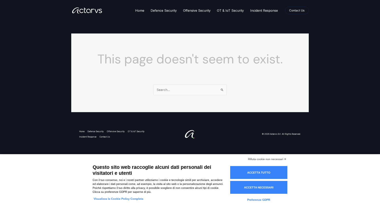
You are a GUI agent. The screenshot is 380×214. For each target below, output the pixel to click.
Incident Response (264, 10)
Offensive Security (197, 10)
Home (139, 10)
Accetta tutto (258, 172)
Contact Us (104, 137)
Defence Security (164, 10)
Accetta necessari (259, 187)
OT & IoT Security (230, 10)
